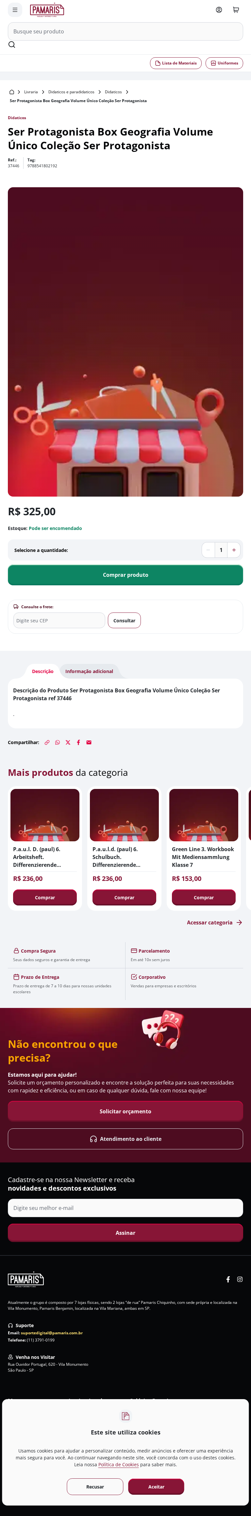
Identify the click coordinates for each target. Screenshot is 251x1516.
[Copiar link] (47, 742)
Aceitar (156, 1487)
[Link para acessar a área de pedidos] (219, 10)
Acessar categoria (210, 922)
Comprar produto (125, 574)
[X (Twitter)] (68, 742)
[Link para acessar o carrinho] (236, 10)
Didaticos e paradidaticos (71, 92)
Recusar (95, 1487)
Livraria (31, 92)
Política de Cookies (118, 1464)
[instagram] (240, 1279)
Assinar (125, 1232)
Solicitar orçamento (125, 1111)
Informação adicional (89, 671)
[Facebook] (78, 742)
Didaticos (113, 92)
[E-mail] (89, 742)
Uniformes (228, 63)
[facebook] (228, 1279)
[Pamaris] (26, 1279)
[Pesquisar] (12, 44)
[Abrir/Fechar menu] (15, 10)
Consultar (124, 620)
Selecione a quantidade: (41, 550)
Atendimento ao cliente (130, 1138)
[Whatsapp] (57, 742)
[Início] (12, 92)
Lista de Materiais (179, 63)
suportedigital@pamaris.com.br (52, 1333)
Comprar (45, 897)
